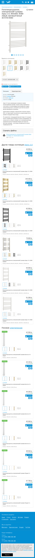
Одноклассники (13, 527)
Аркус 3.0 (11, 97)
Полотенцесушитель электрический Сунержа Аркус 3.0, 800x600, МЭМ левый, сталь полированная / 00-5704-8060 (21, 62)
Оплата (14, 517)
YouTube (27, 527)
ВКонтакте (4, 527)
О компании (5, 519)
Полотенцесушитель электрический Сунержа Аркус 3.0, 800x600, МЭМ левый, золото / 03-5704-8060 (15, 62)
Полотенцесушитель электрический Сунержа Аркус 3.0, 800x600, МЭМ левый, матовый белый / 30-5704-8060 (9, 68)
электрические (16, 328)
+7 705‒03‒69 (9, 541)
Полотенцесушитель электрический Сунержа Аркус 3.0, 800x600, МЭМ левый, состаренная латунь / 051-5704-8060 (15, 68)
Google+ (21, 527)
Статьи (8, 517)
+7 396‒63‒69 (9, 537)
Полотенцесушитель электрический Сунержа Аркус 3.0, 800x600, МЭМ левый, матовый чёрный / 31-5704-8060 (27, 62)
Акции (3, 517)
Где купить (13, 519)
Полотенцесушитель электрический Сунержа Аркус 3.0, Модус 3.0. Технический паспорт (18, 135)
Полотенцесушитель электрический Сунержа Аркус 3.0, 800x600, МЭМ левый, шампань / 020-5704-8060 (4, 68)
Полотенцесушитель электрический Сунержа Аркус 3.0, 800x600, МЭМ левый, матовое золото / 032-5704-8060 (9, 62)
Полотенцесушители (7, 7)
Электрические (17, 7)
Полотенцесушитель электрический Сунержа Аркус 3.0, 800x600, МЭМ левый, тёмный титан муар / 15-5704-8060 (21, 68)
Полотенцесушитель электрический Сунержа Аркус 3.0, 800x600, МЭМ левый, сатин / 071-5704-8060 (27, 68)
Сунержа (25, 7)
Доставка (20, 517)
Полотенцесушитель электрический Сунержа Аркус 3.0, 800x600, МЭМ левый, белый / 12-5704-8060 (4, 62)
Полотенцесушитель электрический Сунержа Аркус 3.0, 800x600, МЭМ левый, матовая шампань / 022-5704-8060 (4, 74)
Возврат (26, 517)
